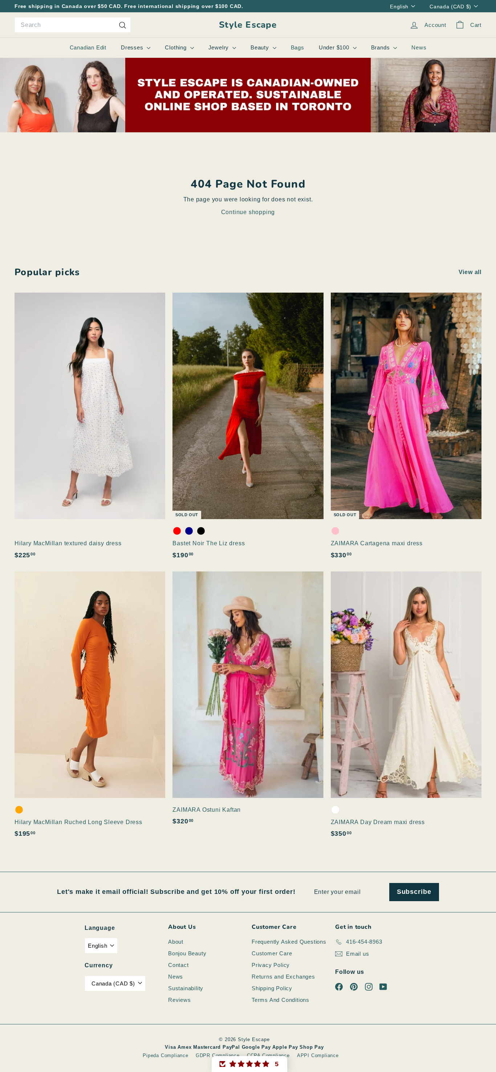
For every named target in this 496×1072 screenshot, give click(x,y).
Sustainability (185, 988)
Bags (297, 47)
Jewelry (219, 47)
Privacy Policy (271, 965)
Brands (381, 47)
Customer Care (272, 953)
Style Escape (248, 25)
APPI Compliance (318, 1055)
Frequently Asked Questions (289, 942)
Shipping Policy (272, 988)
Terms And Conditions (280, 1000)
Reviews (179, 1000)
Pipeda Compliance (165, 1055)
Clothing (176, 47)
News (418, 47)
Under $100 (335, 47)
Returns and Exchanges (283, 976)
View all (470, 272)
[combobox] (73, 25)
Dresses (133, 47)
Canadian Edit (88, 47)
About (175, 942)
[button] (249, 1064)
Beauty (261, 47)
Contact (178, 965)
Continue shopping (248, 212)
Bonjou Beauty (187, 953)
